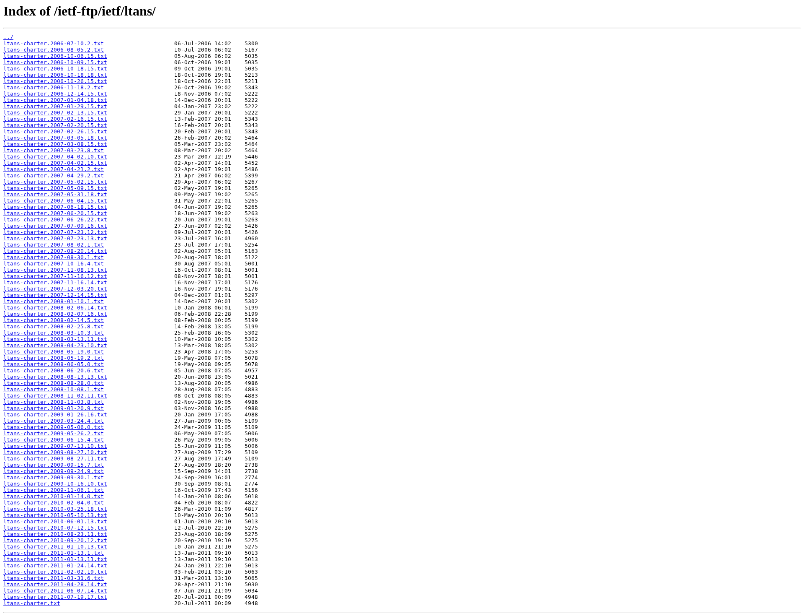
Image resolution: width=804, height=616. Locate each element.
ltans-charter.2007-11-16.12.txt (55, 276)
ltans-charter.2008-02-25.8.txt (53, 326)
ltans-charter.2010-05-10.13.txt (55, 515)
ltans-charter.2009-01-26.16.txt (55, 414)
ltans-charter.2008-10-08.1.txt (53, 389)
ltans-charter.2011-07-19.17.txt (55, 597)
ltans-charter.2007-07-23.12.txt (55, 232)
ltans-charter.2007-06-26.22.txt (55, 219)
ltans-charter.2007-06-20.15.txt (55, 213)
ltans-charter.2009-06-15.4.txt (53, 440)
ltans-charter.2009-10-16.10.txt (55, 484)
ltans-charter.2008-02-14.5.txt (53, 320)
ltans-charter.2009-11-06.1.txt (53, 490)
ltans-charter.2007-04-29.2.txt (53, 175)
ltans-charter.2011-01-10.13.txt (55, 546)
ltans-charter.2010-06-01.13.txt (55, 521)
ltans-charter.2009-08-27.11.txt (55, 458)
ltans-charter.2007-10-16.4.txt (53, 263)
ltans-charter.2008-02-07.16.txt (55, 314)
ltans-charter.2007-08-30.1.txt (53, 257)
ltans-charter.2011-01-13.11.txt (55, 559)
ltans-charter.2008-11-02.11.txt (55, 395)
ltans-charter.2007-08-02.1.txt (53, 245)
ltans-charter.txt (31, 603)
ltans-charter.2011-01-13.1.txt (53, 553)
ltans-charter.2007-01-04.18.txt (55, 100)
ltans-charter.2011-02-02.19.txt (55, 572)
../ (8, 37)
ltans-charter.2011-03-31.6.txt (53, 578)
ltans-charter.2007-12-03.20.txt (55, 289)
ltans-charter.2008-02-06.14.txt (55, 307)
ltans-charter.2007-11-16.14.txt (55, 282)
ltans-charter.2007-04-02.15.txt (55, 163)
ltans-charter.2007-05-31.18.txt (55, 194)
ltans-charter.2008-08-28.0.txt (53, 383)
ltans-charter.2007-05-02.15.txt (55, 182)
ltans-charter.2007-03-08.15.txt (55, 144)
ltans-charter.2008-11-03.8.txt (53, 402)
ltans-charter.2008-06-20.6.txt (53, 370)
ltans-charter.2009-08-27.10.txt (55, 452)
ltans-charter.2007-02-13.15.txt (55, 112)
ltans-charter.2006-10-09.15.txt (55, 62)
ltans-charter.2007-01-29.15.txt (55, 106)
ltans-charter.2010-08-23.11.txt (55, 534)
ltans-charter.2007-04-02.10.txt (55, 156)
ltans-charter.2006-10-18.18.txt (55, 75)
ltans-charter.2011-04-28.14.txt (55, 584)
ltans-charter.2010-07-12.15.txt (55, 528)
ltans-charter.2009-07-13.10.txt (55, 446)
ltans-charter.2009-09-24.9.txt (53, 471)
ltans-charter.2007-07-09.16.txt (55, 226)
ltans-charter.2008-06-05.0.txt (53, 364)
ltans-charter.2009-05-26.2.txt (53, 433)
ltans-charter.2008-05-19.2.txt (53, 358)
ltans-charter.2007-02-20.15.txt (55, 125)
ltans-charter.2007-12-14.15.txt (55, 295)
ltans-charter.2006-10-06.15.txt (55, 56)
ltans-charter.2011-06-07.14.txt (55, 590)
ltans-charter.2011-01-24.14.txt (55, 565)
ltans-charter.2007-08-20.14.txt (55, 251)
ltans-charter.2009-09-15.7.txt (53, 465)
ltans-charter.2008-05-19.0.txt (53, 351)
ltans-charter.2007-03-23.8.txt (53, 150)
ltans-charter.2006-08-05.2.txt (53, 50)
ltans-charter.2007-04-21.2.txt (53, 169)
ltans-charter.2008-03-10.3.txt (53, 333)
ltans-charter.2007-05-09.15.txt (55, 188)
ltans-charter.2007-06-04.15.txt (55, 201)
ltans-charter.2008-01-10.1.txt (53, 301)
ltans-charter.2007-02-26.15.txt (55, 131)
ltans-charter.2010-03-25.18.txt (55, 509)
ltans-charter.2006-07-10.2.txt (53, 43)
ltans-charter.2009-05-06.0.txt (53, 427)
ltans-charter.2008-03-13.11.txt (55, 339)
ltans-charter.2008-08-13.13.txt (55, 377)
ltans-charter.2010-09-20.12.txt (55, 540)
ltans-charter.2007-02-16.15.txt (55, 119)
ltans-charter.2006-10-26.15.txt (55, 81)
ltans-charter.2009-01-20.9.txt (53, 408)
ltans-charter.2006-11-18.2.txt (53, 87)
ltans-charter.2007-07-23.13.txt (55, 238)
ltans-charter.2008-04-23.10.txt (55, 345)
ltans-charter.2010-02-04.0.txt (53, 502)
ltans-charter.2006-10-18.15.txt (55, 68)
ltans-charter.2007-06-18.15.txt (55, 207)
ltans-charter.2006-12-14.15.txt (55, 94)
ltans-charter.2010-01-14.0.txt (53, 496)
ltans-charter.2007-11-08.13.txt (55, 270)
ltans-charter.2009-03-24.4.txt (53, 421)
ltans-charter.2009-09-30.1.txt (53, 477)
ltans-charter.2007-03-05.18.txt (55, 138)
